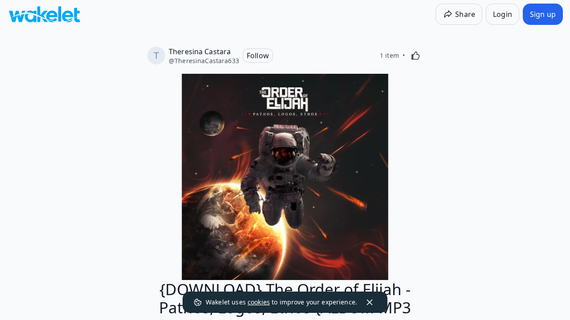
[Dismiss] (369, 302)
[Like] (415, 55)
